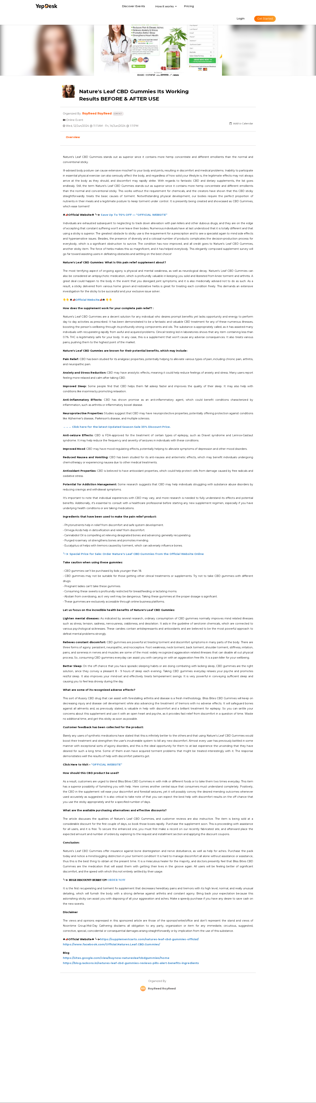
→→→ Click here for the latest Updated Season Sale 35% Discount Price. (117, 427)
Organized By (158, 981)
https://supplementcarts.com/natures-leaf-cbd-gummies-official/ (149, 939)
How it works (164, 7)
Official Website (87, 299)
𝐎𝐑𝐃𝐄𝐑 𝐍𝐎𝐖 (116, 880)
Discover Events (133, 6)
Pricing (189, 6)
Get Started (265, 18)
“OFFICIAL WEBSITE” (106, 764)
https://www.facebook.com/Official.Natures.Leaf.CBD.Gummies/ (111, 944)
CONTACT (118, 114)
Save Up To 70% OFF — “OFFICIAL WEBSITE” (134, 214)
